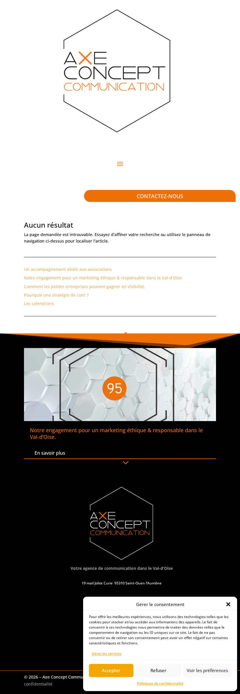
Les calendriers (39, 303)
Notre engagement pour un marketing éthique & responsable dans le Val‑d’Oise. (103, 278)
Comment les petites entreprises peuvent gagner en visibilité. (84, 286)
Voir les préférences (207, 670)
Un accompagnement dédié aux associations (68, 269)
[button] (228, 604)
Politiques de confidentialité (160, 683)
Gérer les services (106, 653)
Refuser (158, 670)
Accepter (111, 670)
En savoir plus (50, 453)
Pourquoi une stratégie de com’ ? (56, 295)
